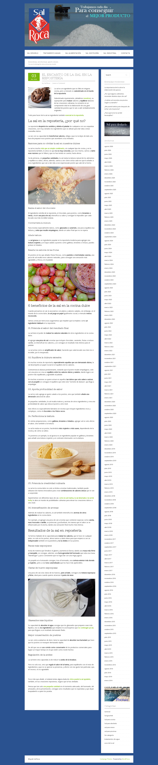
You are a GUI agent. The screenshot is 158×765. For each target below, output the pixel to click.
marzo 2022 (108, 343)
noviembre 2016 (110, 578)
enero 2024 (108, 268)
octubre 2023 (108, 280)
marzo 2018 (108, 531)
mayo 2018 (108, 523)
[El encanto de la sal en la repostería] (39, 97)
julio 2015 (107, 637)
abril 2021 (107, 386)
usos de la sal (109, 743)
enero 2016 (108, 618)
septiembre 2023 (110, 284)
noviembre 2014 (110, 665)
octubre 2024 (108, 233)
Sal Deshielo (32, 53)
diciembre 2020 (109, 402)
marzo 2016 (108, 610)
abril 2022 (107, 339)
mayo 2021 (108, 382)
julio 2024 (107, 244)
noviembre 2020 (110, 406)
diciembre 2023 (109, 272)
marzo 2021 (108, 390)
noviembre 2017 (110, 539)
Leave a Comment (58, 83)
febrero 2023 (108, 311)
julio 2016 (107, 594)
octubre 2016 (108, 582)
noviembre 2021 (110, 358)
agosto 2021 (108, 370)
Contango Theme (106, 759)
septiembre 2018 (110, 508)
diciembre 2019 (109, 449)
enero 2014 (108, 680)
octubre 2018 (108, 504)
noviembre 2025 (110, 182)
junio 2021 (108, 378)
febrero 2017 (108, 567)
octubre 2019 (108, 457)
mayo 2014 (108, 676)
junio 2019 (108, 472)
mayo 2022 (108, 335)
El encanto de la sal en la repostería (67, 76)
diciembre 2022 (109, 319)
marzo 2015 (108, 653)
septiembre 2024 (110, 237)
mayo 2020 (108, 429)
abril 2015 (107, 649)
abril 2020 (107, 433)
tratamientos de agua (112, 739)
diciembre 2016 (109, 574)
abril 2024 (107, 256)
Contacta (125, 53)
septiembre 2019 (110, 460)
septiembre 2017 (110, 547)
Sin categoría (109, 735)
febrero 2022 (108, 347)
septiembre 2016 (110, 586)
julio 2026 (107, 150)
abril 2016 (107, 606)
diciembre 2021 (109, 354)
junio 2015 (108, 641)
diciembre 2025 (109, 178)
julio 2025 (107, 197)
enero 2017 (108, 570)
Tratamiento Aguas (51, 53)
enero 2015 (108, 661)
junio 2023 (108, 296)
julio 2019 (107, 468)
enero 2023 (108, 315)
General (107, 712)
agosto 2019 (108, 464)
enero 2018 (108, 535)
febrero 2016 (108, 614)
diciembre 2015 (109, 622)
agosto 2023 (108, 288)
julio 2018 (107, 515)
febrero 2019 (108, 488)
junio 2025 (108, 201)
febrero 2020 (108, 441)
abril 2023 (107, 303)
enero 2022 (108, 351)
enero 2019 (108, 492)
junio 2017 (108, 551)
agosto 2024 (108, 241)
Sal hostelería (92, 53)
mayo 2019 (108, 476)
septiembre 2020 (110, 413)
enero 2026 (108, 174)
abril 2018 (107, 527)
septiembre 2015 (110, 633)
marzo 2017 (108, 563)
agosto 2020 (108, 417)
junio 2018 (108, 519)
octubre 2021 (108, 362)
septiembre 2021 (110, 366)
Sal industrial (109, 53)
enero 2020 (108, 445)
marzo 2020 (108, 437)
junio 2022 (108, 331)
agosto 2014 (108, 669)
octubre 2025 (108, 186)
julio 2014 (107, 673)
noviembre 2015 (110, 625)
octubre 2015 (108, 629)
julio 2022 (107, 327)
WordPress (126, 759)
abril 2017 (107, 559)
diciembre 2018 (109, 496)
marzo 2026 (108, 166)
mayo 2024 (108, 252)
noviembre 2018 (110, 500)
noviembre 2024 (110, 229)
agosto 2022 (108, 323)
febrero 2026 (108, 170)
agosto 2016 (108, 590)
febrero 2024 (108, 264)
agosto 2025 (108, 193)
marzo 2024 (108, 260)
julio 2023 (107, 292)
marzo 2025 (108, 213)
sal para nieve (109, 727)
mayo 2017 (108, 555)
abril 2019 (107, 480)
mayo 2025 (108, 205)
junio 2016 (108, 598)
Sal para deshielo (110, 723)
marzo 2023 (108, 307)
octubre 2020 (108, 409)
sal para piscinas (110, 731)
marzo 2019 (108, 484)
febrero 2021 (108, 394)
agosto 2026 (108, 146)
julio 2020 (107, 421)
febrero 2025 (108, 217)
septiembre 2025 (110, 190)
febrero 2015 (108, 657)
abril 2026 (107, 162)
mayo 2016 (108, 602)
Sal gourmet (108, 716)
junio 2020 (108, 425)
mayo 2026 (108, 158)
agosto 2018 (108, 512)
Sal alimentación (73, 53)
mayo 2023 (108, 299)
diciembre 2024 (109, 225)
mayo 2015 (108, 645)
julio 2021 (107, 374)
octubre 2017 (108, 543)
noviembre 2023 (110, 276)
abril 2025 (107, 209)
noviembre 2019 (110, 453)
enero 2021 (108, 398)
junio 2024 (108, 248)
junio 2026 (108, 154)
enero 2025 (108, 221)
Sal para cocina (109, 719)
